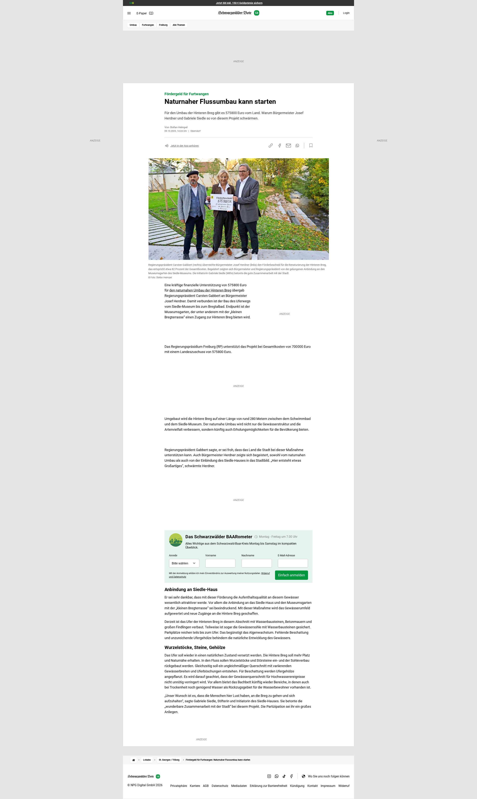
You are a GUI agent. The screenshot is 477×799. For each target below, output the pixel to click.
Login (346, 12)
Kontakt (312, 786)
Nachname (247, 555)
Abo (330, 13)
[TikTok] (284, 776)
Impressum (328, 786)
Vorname (210, 555)
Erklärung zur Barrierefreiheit (268, 786)
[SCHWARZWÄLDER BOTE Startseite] (238, 13)
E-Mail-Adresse (286, 555)
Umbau (133, 25)
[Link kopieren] (270, 145)
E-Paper (142, 13)
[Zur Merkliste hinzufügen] (309, 145)
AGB (206, 786)
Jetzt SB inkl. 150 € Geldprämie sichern (239, 2)
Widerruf (344, 786)
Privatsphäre (178, 786)
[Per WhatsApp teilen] (297, 145)
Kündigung (297, 786)
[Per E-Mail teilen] (288, 145)
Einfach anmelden (291, 575)
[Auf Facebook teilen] (279, 145)
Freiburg (163, 25)
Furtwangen (148, 25)
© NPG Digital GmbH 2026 (144, 785)
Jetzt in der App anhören (184, 145)
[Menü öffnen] (129, 13)
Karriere (195, 786)
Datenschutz (220, 786)
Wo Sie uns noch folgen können (329, 776)
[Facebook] (292, 776)
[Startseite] (133, 760)
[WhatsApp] (277, 776)
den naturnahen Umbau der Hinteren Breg (200, 290)
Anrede (173, 555)
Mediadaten (239, 786)
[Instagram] (269, 776)
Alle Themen (179, 25)
